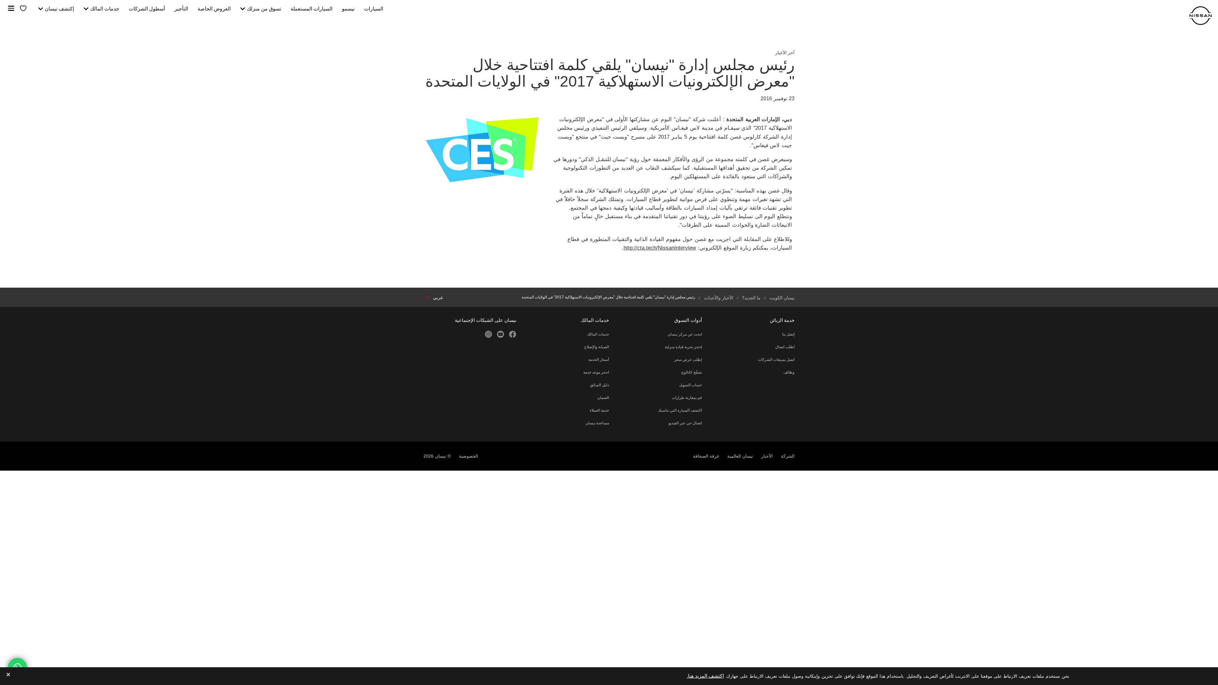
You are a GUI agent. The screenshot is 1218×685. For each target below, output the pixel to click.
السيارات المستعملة (311, 8)
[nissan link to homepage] (1200, 15)
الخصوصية (468, 456)
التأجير (181, 8)
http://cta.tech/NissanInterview (660, 248)
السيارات (373, 8)
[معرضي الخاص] (23, 9)
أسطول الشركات (147, 8)
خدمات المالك (104, 8)
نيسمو (348, 8)
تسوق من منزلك (264, 8)
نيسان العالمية (740, 456)
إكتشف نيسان (59, 8)
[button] (11, 8)
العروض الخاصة (214, 8)
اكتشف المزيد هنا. (705, 676)
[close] (8, 675)
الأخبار (767, 456)
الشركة (788, 456)
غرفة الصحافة (706, 456)
